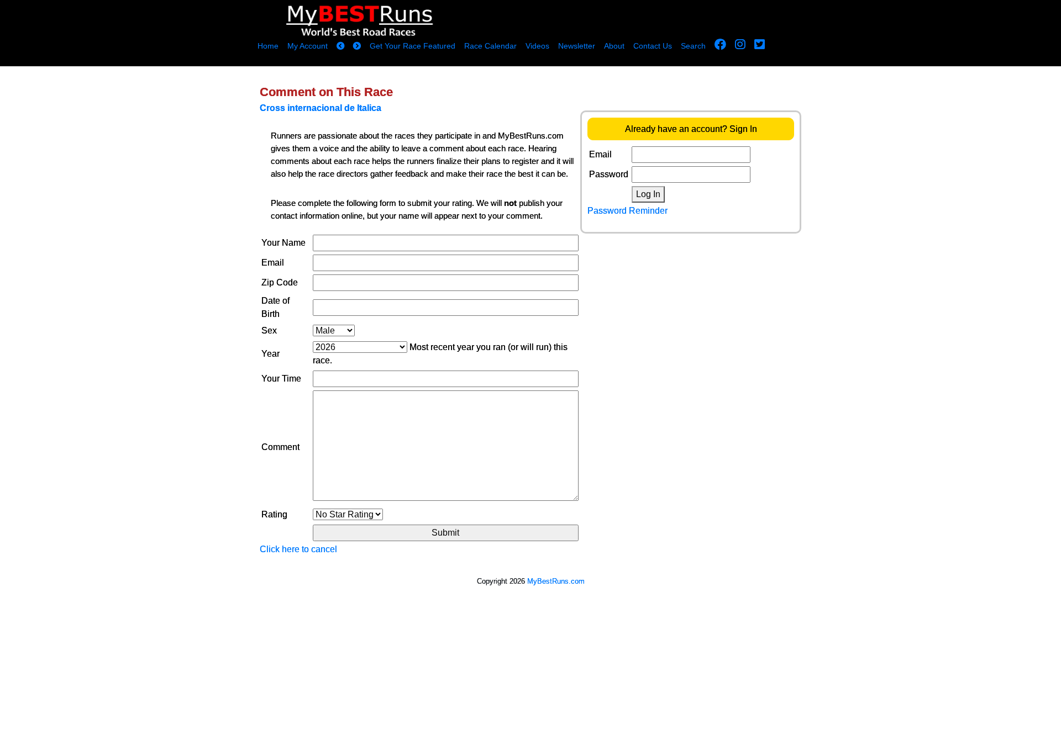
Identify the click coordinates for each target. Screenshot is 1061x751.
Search (693, 45)
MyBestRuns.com (556, 581)
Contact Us (652, 45)
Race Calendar (490, 45)
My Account (307, 45)
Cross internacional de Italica (320, 108)
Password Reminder (627, 210)
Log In (648, 194)
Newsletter (576, 45)
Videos (537, 45)
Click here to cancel (298, 549)
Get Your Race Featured (412, 45)
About (614, 45)
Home (268, 45)
